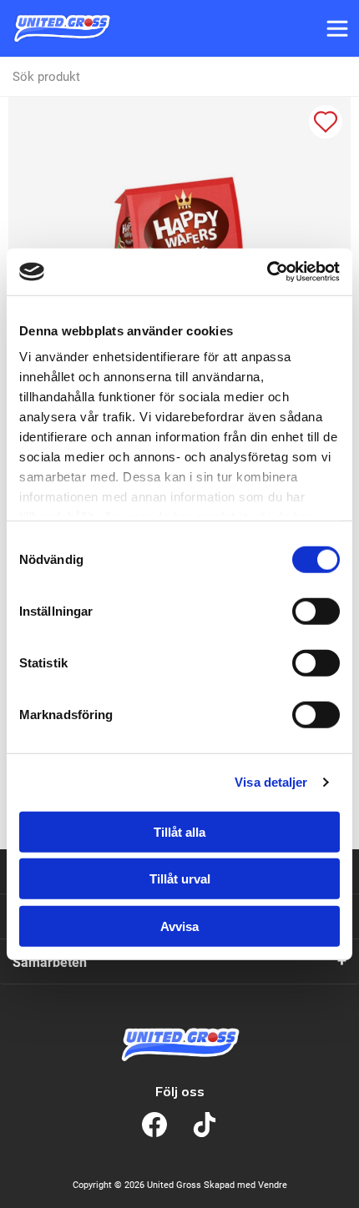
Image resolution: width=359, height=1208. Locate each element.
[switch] (316, 610)
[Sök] (339, 77)
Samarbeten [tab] (50, 962)
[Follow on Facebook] (154, 1125)
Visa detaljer (271, 782)
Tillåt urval (179, 879)
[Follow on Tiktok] (205, 1125)
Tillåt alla (179, 831)
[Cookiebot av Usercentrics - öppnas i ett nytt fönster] (267, 272)
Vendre (272, 1185)
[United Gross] (62, 28)
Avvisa (179, 926)
